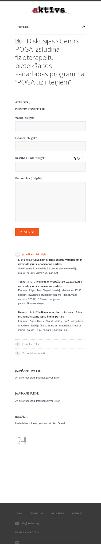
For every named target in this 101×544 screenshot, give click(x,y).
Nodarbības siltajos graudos (31, 423)
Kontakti (77, 513)
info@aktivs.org (30, 523)
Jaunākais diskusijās (34, 254)
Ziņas (18, 513)
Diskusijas (41, 40)
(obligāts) (25, 117)
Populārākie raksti (33, 353)
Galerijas (57, 513)
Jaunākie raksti (31, 344)
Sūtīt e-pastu (17, 542)
